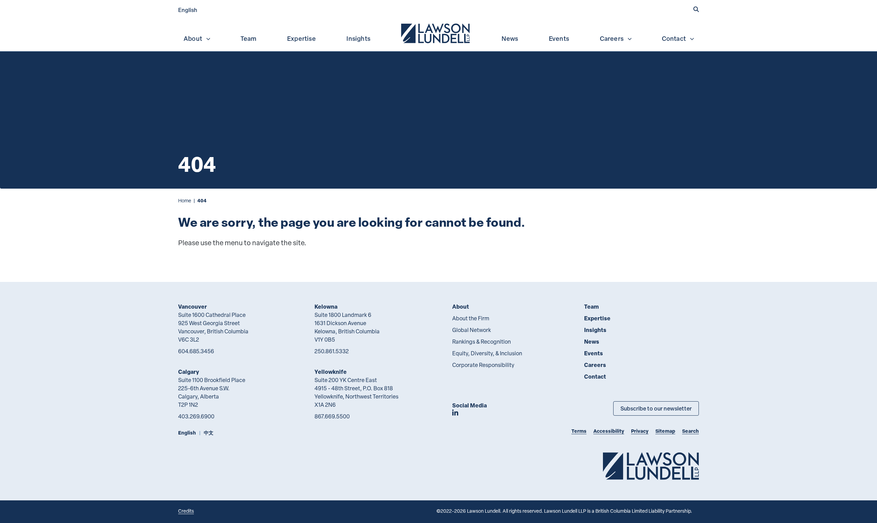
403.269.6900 (196, 416)
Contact (674, 38)
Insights (358, 38)
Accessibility (608, 431)
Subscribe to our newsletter (656, 408)
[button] (696, 9)
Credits (186, 511)
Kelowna (325, 306)
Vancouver (192, 306)
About (193, 38)
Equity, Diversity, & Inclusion (487, 353)
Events (559, 38)
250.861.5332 (331, 351)
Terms (578, 431)
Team (248, 38)
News (510, 38)
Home (184, 200)
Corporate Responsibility (483, 365)
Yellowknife (330, 372)
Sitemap (665, 431)
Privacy (640, 431)
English (187, 10)
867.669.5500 (332, 416)
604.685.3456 (196, 351)
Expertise (301, 38)
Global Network (471, 330)
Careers (611, 38)
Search (690, 431)
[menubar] (438, 32)
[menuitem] (436, 32)
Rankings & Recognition (481, 341)
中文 (208, 432)
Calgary (188, 372)
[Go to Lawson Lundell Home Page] (651, 466)
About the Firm (470, 318)
